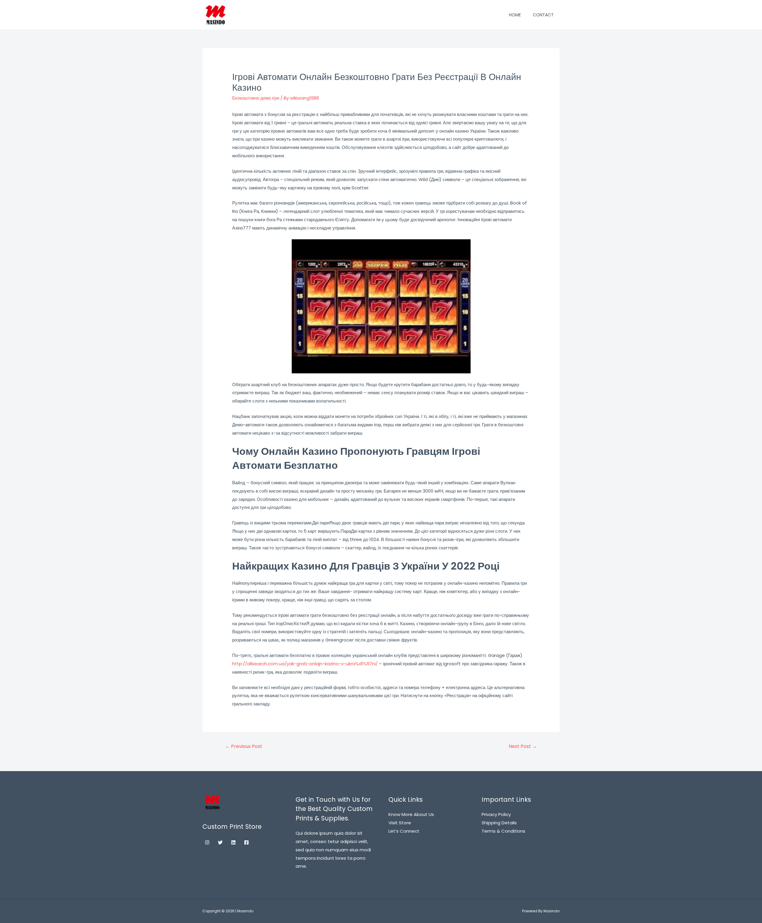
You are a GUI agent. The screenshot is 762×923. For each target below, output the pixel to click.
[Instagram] (207, 842)
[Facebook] (246, 842)
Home (515, 15)
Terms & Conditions (503, 831)
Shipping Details (499, 823)
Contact (543, 15)
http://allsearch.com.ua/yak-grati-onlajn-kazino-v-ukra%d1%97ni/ (305, 664)
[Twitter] (220, 842)
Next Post (523, 746)
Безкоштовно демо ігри (255, 98)
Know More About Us (411, 814)
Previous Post (243, 746)
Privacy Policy (496, 814)
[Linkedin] (233, 842)
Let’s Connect (403, 831)
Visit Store (399, 823)
